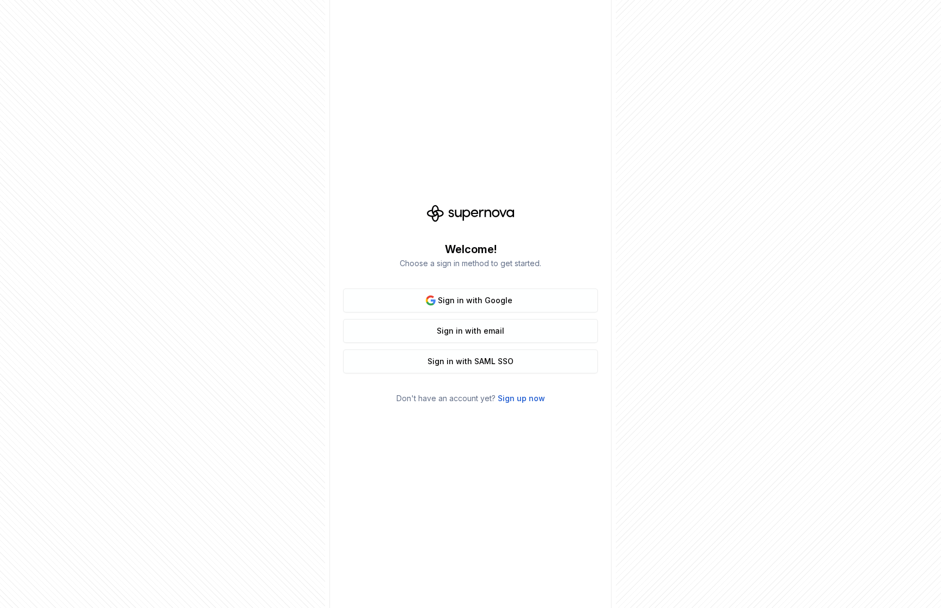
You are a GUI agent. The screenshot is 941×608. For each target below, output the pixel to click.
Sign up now (521, 398)
